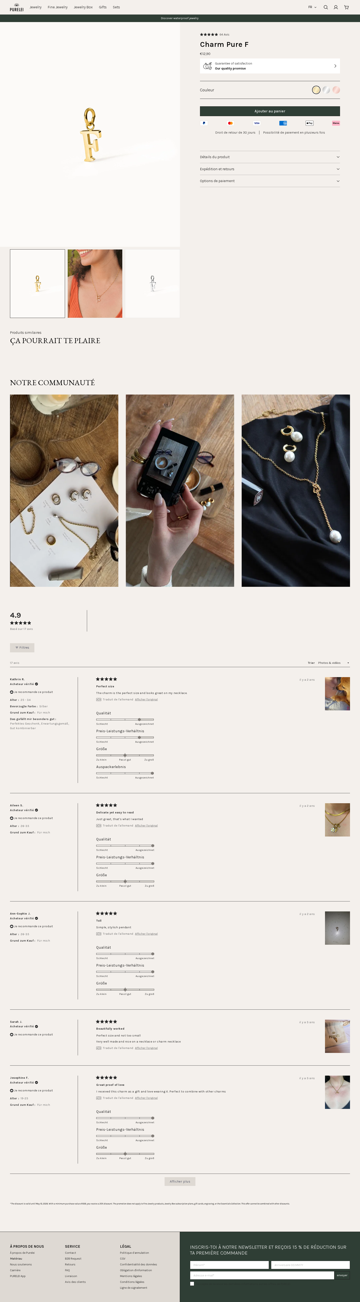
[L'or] (316, 90)
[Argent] (326, 90)
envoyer (342, 1275)
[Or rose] (336, 90)
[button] (214, 34)
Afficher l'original (146, 699)
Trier (312, 663)
